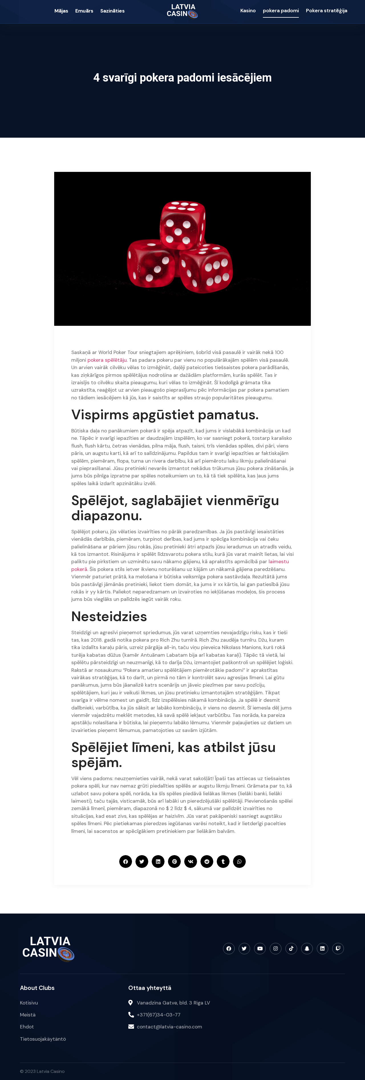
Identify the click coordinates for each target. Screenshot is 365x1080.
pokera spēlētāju (107, 360)
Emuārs (84, 11)
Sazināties (112, 11)
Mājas (61, 11)
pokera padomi (281, 10)
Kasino (248, 10)
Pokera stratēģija (326, 10)
